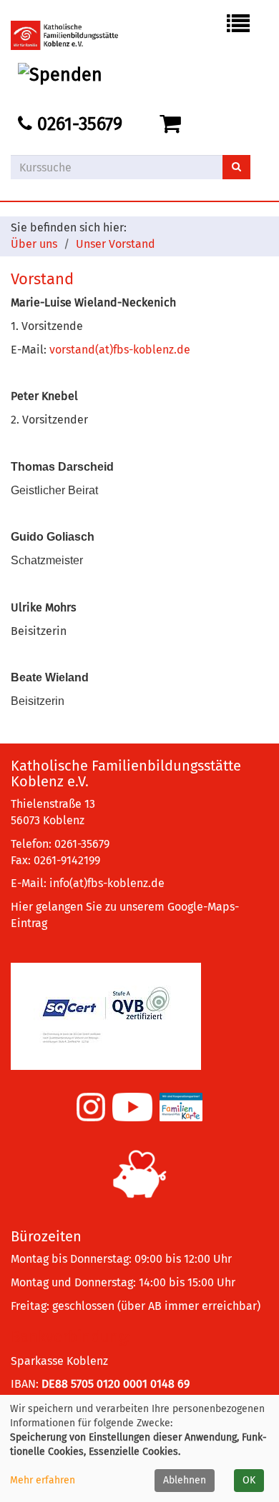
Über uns (34, 244)
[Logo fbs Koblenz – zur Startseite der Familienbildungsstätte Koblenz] (75, 35)
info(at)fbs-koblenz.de (107, 883)
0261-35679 (77, 124)
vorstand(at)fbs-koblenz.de (119, 349)
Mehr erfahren (42, 1480)
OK (249, 1480)
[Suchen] (236, 167)
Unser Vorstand (115, 244)
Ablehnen (184, 1480)
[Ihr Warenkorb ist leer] (173, 124)
